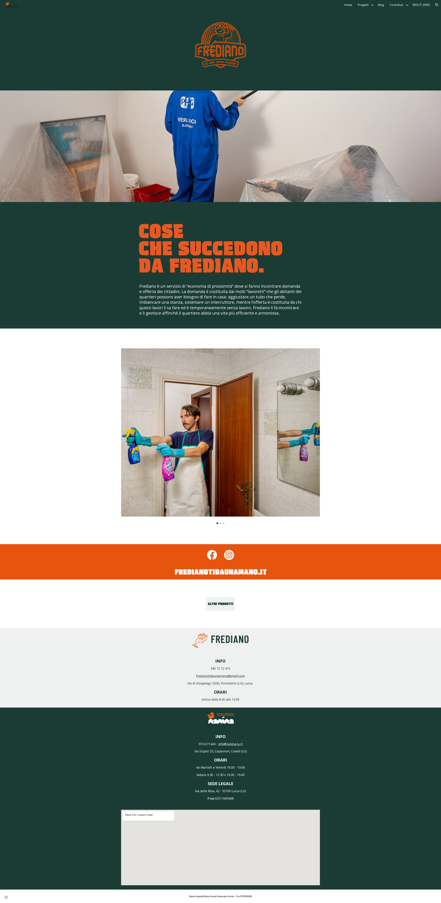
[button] (437, 5)
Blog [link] (381, 5)
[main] (220, 303)
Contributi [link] (396, 5)
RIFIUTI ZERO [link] (421, 5)
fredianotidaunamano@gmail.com (220, 676)
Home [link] (348, 5)
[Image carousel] (220, 436)
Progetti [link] (363, 5)
